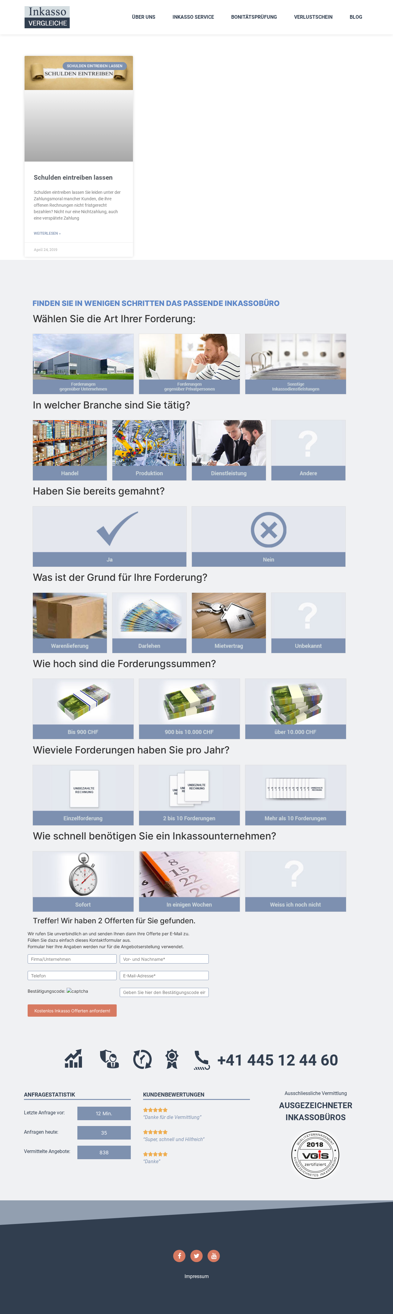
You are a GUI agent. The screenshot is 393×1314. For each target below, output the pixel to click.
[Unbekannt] (308, 621)
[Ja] (110, 534)
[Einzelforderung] (83, 793)
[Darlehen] (149, 621)
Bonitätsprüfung (254, 17)
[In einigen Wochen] (189, 879)
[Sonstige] (295, 362)
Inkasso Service (193, 17)
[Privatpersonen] (189, 362)
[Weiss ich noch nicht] (295, 879)
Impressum (197, 1276)
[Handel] (70, 448)
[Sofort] (83, 879)
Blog (356, 17)
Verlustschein (313, 17)
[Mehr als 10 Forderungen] (295, 793)
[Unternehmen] (83, 362)
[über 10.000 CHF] (295, 707)
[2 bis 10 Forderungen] (189, 793)
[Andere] (308, 448)
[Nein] (269, 534)
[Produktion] (149, 448)
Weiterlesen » (47, 233)
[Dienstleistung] (229, 448)
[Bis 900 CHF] (83, 707)
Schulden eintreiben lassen (73, 177)
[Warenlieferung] (70, 621)
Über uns (143, 17)
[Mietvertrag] (229, 621)
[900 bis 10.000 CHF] (189, 707)
